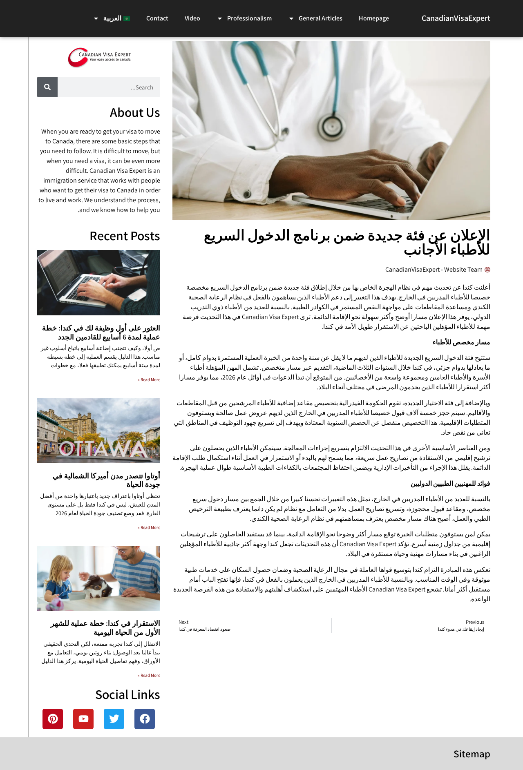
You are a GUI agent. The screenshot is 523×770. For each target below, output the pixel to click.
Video (192, 18)
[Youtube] (83, 719)
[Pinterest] (52, 719)
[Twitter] (114, 719)
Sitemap (472, 753)
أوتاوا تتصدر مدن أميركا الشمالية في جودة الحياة (106, 480)
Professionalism (249, 18)
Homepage (374, 18)
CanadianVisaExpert (456, 18)
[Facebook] (144, 719)
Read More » (149, 379)
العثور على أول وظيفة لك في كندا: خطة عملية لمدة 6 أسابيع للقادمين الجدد (101, 332)
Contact (157, 18)
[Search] (47, 87)
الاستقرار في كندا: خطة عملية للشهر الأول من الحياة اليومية (105, 627)
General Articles (320, 18)
